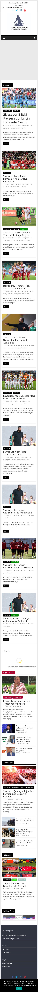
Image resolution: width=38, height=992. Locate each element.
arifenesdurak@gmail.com (10, 939)
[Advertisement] (19, 60)
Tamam (19, 988)
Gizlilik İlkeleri (6, 966)
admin (19, 125)
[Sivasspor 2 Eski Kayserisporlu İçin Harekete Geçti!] (19, 90)
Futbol (14, 880)
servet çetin (6, 460)
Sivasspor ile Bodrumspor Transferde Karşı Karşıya (16, 234)
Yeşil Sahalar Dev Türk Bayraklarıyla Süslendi (15, 885)
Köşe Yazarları (6, 952)
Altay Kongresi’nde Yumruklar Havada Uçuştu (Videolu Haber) (24, 831)
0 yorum (26, 125)
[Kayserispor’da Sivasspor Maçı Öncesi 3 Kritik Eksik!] (19, 372)
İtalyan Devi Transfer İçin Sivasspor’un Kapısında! (16, 287)
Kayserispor (7, 111)
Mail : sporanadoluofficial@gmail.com (14, 935)
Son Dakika (22, 880)
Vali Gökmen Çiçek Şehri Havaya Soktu (24, 750)
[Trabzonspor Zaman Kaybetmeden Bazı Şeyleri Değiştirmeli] (8, 725)
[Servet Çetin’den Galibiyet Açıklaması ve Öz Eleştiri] (19, 594)
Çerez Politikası (7, 963)
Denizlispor (7, 229)
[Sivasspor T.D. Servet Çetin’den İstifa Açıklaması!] (19, 486)
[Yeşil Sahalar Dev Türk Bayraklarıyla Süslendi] (19, 859)
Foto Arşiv (7, 880)
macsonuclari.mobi (24, 666)
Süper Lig (24, 229)
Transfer (23, 128)
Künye (4, 960)
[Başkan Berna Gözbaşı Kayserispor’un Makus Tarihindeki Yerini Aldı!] (8, 736)
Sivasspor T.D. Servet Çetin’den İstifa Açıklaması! (17, 511)
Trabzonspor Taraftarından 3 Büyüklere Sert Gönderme (25, 820)
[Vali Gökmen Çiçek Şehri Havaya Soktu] (8, 748)
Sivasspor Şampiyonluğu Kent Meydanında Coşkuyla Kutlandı (18, 794)
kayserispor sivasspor (17, 404)
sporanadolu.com (32, 666)
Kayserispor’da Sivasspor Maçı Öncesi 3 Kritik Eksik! (19, 397)
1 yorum (26, 184)
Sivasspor (16, 111)
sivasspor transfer (15, 128)
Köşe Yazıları (8, 697)
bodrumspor (7, 240)
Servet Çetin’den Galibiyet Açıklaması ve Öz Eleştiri (16, 620)
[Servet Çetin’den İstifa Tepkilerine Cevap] (19, 427)
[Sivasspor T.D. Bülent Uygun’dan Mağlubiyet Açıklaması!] (19, 315)
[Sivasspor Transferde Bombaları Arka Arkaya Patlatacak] (19, 152)
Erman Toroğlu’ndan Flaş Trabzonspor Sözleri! (16, 702)
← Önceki (6, 651)
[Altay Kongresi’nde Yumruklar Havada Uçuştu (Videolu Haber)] (8, 829)
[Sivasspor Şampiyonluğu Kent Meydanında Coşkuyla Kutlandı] (19, 767)
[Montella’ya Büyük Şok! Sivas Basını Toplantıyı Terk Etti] (8, 840)
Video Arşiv (15, 787)
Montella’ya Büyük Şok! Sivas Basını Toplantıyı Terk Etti (25, 842)
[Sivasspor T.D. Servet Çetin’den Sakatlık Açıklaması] (19, 539)
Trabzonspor (18, 697)
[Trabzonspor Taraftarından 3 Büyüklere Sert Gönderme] (8, 818)
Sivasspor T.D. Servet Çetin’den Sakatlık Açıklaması (18, 566)
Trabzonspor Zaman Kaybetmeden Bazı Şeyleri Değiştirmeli (24, 728)
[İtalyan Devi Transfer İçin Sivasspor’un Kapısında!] (19, 262)
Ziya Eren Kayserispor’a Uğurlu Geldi (13, 7)
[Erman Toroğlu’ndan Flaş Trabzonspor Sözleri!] (19, 677)
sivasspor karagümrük (23, 460)
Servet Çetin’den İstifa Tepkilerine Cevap (14, 453)
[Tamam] (35, 985)
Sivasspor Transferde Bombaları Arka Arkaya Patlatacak (15, 178)
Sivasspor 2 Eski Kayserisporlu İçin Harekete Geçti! (16, 118)
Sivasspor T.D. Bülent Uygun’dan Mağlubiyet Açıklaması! (15, 340)
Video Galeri (6, 949)
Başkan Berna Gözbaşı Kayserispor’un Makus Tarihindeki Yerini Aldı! (23, 739)
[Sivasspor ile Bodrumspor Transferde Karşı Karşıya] (19, 208)
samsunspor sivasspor (14, 348)
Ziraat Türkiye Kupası (27, 787)
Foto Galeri (5, 946)
